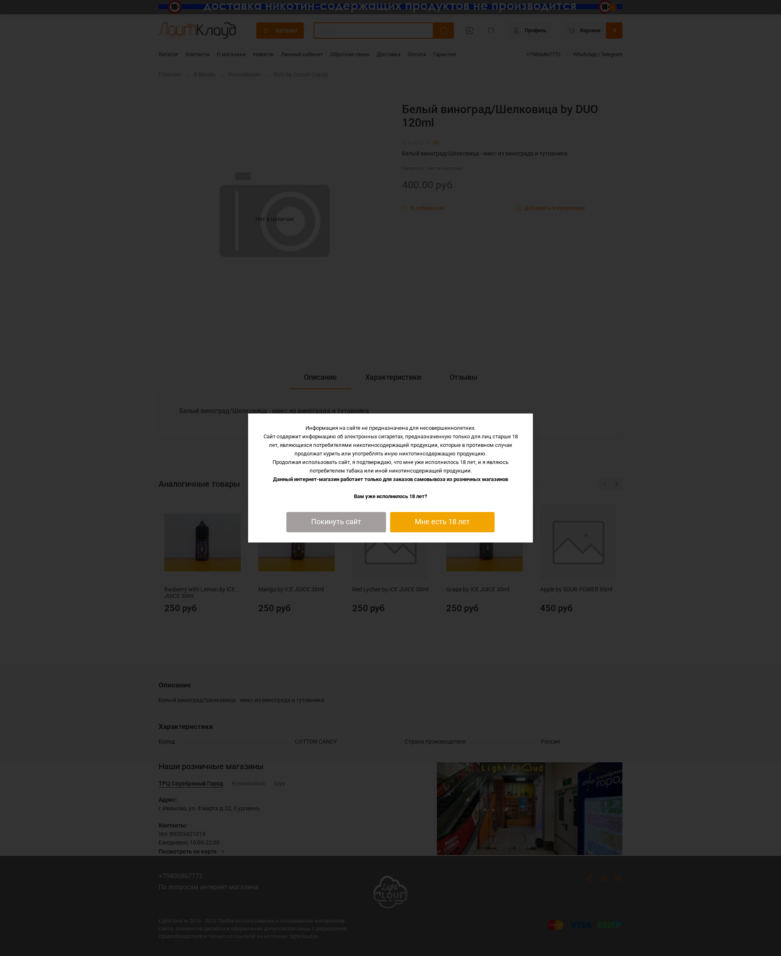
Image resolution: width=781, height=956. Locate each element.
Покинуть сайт (336, 522)
